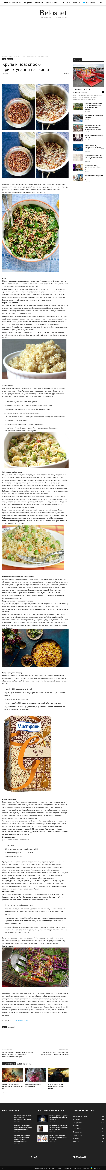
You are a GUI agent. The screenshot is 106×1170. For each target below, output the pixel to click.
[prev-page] (3, 1092)
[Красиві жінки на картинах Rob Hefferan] (78, 138)
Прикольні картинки (12, 3)
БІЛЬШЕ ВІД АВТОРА (24, 1064)
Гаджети (76, 3)
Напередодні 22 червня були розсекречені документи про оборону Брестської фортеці (94, 157)
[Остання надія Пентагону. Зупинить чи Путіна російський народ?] (12, 1075)
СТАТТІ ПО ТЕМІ (9, 1064)
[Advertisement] (53, 37)
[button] (101, 3)
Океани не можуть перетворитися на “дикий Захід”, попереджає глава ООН (94, 147)
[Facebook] (4, 78)
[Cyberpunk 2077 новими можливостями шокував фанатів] (58, 1075)
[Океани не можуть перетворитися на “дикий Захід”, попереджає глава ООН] (78, 148)
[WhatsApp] (19, 78)
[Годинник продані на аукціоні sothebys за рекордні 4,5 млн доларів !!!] (42, 1118)
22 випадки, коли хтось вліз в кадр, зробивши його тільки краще (94, 177)
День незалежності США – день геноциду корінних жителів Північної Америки (93, 127)
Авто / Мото (65, 3)
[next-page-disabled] (7, 1092)
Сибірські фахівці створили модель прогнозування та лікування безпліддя (55, 1053)
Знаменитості (52, 3)
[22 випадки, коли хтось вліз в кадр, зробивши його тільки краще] (78, 177)
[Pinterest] (14, 78)
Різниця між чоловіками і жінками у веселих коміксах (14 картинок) (58, 1137)
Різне (10, 56)
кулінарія (11, 1027)
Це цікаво (28, 3)
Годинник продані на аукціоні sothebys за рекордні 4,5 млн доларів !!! (58, 1117)
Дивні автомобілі (81, 89)
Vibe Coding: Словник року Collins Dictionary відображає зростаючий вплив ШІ (23, 1127)
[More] (23, 78)
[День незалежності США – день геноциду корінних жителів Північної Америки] (78, 128)
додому (4, 56)
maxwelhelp (76, 92)
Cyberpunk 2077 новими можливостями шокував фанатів (56, 1086)
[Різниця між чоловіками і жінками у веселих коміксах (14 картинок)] (42, 1138)
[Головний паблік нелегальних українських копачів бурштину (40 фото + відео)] (42, 1128)
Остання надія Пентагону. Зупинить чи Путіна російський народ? (12, 1086)
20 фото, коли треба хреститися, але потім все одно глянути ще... (93, 167)
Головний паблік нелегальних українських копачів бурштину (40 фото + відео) (58, 1127)
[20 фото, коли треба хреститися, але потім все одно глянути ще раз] (78, 167)
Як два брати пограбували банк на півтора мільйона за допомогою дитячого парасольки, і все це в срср (17, 1054)
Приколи (39, 3)
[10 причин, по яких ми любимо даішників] (78, 118)
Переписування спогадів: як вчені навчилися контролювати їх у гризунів (22, 1117)
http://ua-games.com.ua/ (19, 1020)
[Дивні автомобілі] (88, 75)
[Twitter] (9, 78)
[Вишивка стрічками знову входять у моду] (35, 1075)
